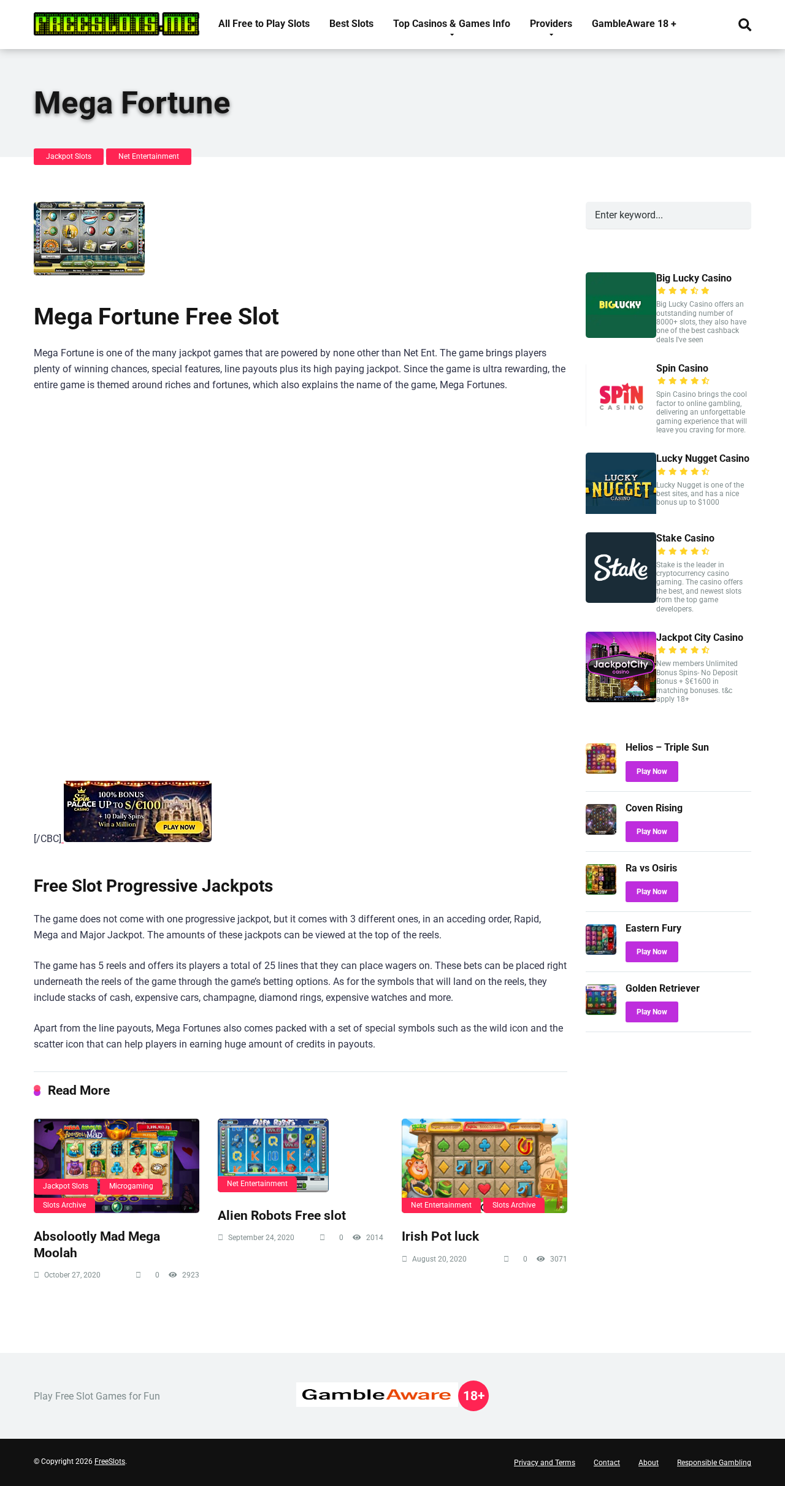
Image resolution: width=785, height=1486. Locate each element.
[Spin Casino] (621, 425)
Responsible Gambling (714, 1462)
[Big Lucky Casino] (621, 334)
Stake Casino (685, 538)
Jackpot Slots (68, 156)
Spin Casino (682, 368)
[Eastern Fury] (601, 951)
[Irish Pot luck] (484, 1166)
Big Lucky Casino (694, 278)
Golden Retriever (663, 988)
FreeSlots (109, 1461)
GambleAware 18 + (634, 23)
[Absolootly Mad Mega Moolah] (116, 1166)
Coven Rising (654, 808)
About (648, 1462)
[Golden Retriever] (601, 1011)
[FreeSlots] (116, 19)
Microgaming (131, 1186)
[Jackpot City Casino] (621, 699)
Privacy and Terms (544, 1462)
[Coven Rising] (601, 831)
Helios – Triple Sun (667, 747)
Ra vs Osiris (651, 868)
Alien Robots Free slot (282, 1215)
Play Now (652, 771)
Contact (607, 1462)
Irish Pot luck (440, 1236)
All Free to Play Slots (264, 23)
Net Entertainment (148, 156)
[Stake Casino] (621, 599)
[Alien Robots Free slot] (300, 1155)
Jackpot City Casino (699, 637)
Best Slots (351, 23)
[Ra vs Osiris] (601, 891)
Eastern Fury (653, 928)
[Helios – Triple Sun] (601, 770)
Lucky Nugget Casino (702, 458)
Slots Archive (64, 1205)
